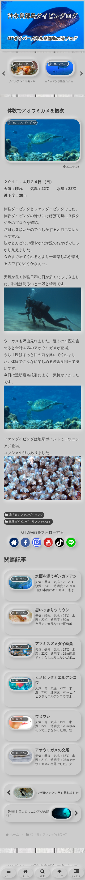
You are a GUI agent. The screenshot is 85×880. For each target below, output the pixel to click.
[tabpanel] (24, 73)
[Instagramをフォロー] (36, 542)
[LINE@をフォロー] (71, 542)
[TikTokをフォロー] (59, 542)
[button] (73, 714)
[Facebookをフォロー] (25, 542)
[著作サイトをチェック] (14, 542)
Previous (3, 73)
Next (81, 73)
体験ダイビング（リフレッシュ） (30, 521)
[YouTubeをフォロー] (48, 542)
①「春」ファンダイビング (26, 514)
